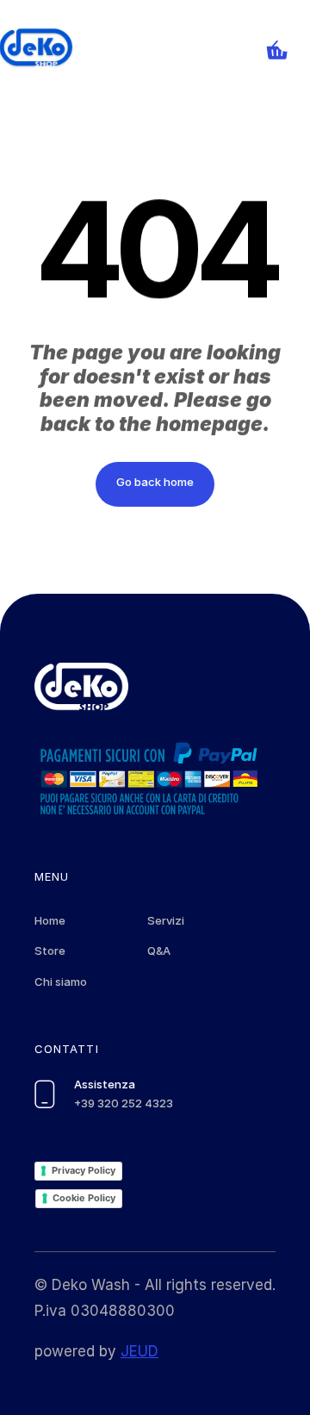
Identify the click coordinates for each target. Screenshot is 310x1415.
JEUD (139, 1351)
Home (49, 920)
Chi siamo (60, 981)
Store (49, 950)
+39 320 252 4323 (123, 1103)
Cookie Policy (84, 1198)
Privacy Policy (83, 1170)
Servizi (165, 920)
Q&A (158, 950)
